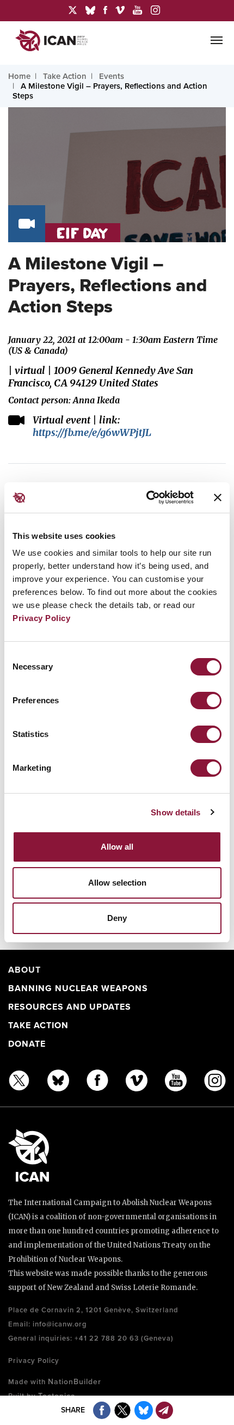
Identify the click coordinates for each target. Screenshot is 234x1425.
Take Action (38, 1025)
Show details (175, 812)
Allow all (117, 846)
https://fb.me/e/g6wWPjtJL (92, 432)
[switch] (205, 700)
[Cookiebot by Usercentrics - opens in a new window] (147, 497)
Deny (117, 918)
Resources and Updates (69, 1007)
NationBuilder (74, 1381)
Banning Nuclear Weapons (78, 988)
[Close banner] (217, 497)
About (24, 970)
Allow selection (117, 882)
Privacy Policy (41, 618)
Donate (27, 1044)
